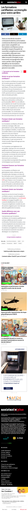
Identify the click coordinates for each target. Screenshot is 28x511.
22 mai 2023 (4, 15)
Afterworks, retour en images (9, 468)
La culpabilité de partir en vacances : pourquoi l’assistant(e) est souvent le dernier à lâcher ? (12, 340)
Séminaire (4, 309)
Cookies (3, 479)
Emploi (3, 243)
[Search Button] (26, 2)
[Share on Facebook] (5, 34)
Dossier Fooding (5, 454)
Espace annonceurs (6, 483)
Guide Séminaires (6, 450)
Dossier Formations (6, 456)
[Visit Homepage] (14, 2)
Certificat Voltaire (11, 241)
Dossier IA (4, 458)
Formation (9, 243)
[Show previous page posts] (22, 71)
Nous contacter (5, 481)
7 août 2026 (4, 290)
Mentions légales (6, 475)
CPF (3, 180)
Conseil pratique (6, 283)
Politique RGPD (5, 477)
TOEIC (20, 243)
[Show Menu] (2, 2)
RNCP (13, 102)
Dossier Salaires (5, 452)
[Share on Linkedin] (23, 34)
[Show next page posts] (25, 71)
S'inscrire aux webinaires (8, 464)
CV (23, 241)
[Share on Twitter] (14, 34)
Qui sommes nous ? (6, 474)
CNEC (19, 241)
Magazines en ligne (6, 466)
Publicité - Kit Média (6, 484)
